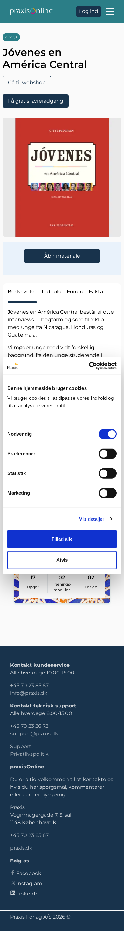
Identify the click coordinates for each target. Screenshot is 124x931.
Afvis (62, 559)
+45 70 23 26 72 (29, 726)
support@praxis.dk (34, 734)
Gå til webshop (27, 82)
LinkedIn (27, 894)
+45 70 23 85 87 (29, 685)
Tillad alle (62, 539)
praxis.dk (21, 848)
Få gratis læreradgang (35, 101)
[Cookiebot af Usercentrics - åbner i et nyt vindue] (89, 366)
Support (20, 746)
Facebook (28, 873)
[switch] (108, 454)
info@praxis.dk (28, 693)
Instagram (29, 884)
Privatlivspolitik (29, 754)
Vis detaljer (91, 518)
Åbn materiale (62, 256)
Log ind (88, 11)
